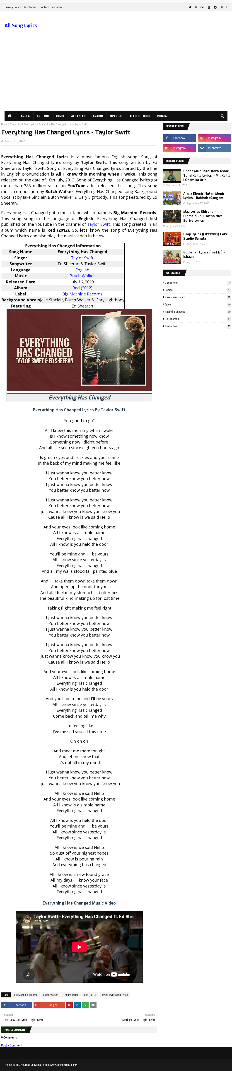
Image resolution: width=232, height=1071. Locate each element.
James (197, 290)
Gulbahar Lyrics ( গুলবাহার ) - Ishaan (204, 254)
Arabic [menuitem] (98, 116)
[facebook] (226, 7)
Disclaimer (30, 7)
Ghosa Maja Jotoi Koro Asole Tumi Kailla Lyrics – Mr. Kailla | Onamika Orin (206, 175)
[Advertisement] (116, 77)
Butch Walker (82, 275)
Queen (198, 304)
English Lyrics (70, 995)
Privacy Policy (13, 7)
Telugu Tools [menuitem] (140, 116)
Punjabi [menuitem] (163, 116)
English (82, 270)
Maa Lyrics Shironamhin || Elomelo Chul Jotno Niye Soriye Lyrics (203, 216)
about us (57, 7)
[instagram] (221, 7)
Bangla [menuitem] (24, 116)
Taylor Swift (98, 224)
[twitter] (190, 7)
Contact (44, 7)
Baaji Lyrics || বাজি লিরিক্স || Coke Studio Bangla (205, 236)
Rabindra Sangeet (198, 311)
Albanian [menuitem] (78, 116)
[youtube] (209, 7)
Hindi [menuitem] (60, 116)
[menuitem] (10, 116)
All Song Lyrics (21, 25)
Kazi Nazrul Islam (197, 297)
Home (4, 124)
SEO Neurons (23, 1064)
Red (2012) (82, 287)
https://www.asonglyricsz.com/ (60, 1064)
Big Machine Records (82, 294)
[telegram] (215, 7)
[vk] (214, 148)
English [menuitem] (43, 116)
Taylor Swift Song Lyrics (23, 124)
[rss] (196, 7)
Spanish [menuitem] (116, 116)
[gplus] (202, 7)
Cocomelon (198, 282)
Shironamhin (197, 319)
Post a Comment (11, 1045)
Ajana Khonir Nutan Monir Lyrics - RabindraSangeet (204, 195)
